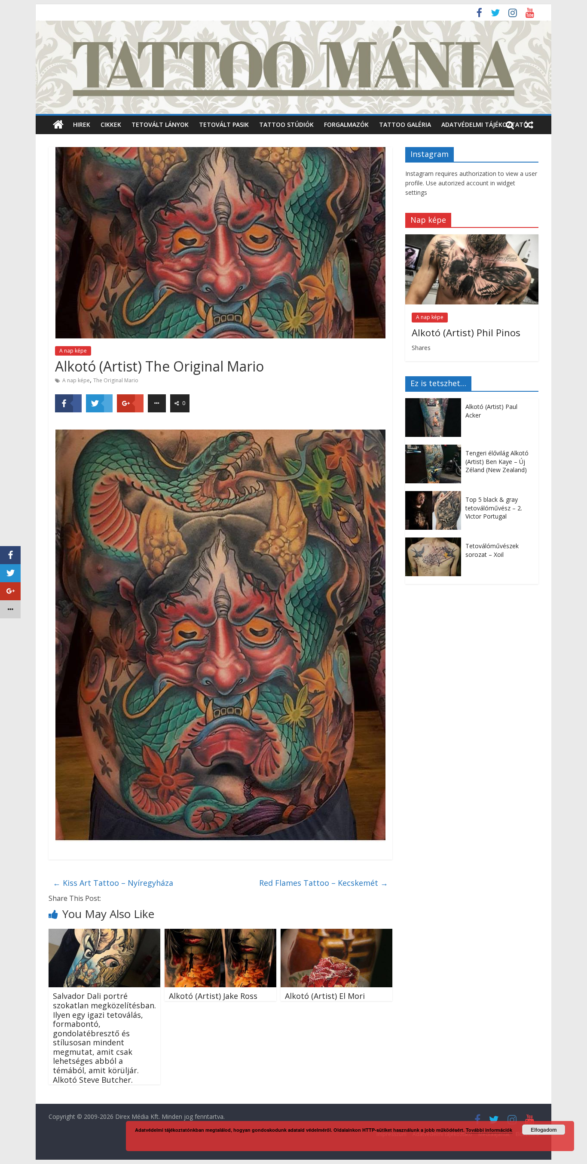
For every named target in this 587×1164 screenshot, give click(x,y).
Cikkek (111, 124)
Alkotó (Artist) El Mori (325, 996)
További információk (489, 1130)
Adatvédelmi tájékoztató (484, 124)
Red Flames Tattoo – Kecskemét (323, 883)
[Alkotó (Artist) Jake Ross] (220, 934)
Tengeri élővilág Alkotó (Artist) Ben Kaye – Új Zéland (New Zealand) (497, 461)
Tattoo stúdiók (286, 124)
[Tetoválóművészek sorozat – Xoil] (435, 542)
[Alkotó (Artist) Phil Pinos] (471, 239)
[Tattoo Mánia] (293, 26)
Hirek (81, 124)
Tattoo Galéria (405, 124)
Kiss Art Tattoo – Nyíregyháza (113, 883)
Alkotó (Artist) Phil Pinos (466, 332)
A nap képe (73, 350)
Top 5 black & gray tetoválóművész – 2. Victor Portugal (493, 507)
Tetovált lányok (160, 124)
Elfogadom (544, 1129)
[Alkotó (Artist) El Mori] (336, 934)
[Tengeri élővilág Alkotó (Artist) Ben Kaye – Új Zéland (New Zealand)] (435, 449)
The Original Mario (115, 380)
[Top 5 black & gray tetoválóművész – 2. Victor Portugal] (435, 495)
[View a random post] (529, 125)
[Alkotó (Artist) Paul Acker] (435, 403)
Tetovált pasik (224, 124)
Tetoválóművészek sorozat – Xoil (492, 550)
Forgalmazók (346, 124)
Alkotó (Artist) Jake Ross (213, 996)
